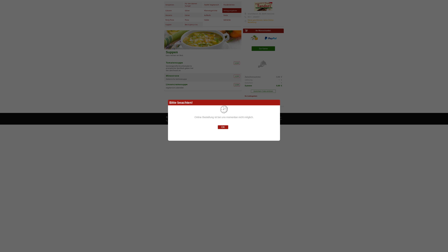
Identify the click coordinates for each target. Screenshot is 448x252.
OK (223, 127)
